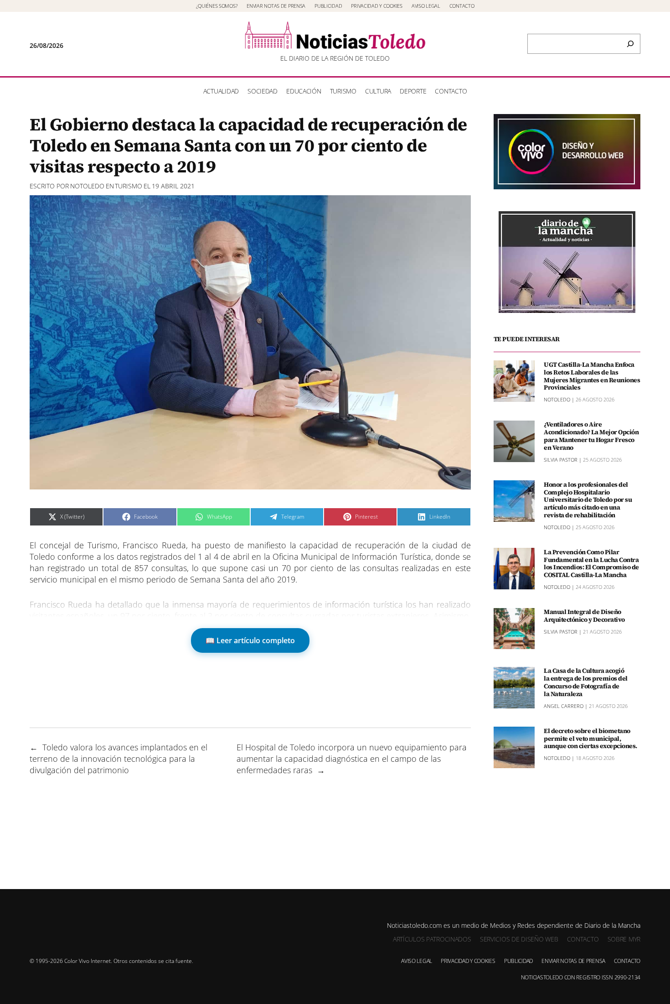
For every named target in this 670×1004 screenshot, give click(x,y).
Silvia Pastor (560, 459)
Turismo (128, 186)
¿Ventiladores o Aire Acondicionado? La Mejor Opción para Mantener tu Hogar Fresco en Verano (591, 436)
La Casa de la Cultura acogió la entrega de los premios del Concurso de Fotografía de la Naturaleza (586, 682)
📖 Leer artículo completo (250, 640)
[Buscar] (630, 44)
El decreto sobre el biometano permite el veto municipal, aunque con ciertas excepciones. (590, 738)
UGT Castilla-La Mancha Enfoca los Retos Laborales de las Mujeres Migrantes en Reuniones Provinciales (592, 375)
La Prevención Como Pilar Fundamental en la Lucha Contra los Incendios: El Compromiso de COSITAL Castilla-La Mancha (591, 563)
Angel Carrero (563, 705)
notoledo (87, 186)
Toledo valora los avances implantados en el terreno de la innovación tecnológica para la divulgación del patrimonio (118, 758)
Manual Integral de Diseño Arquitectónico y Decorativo (584, 616)
